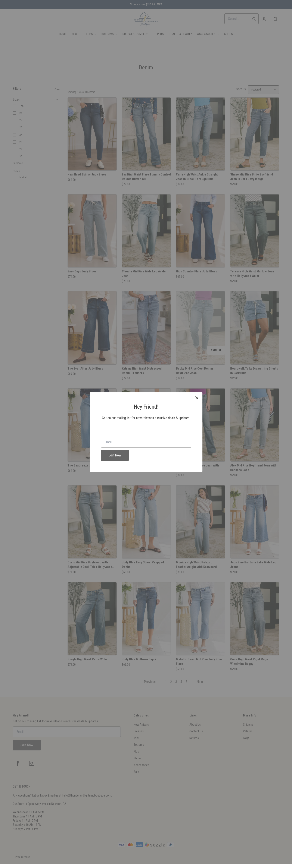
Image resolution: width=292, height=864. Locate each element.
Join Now (115, 455)
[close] (197, 398)
